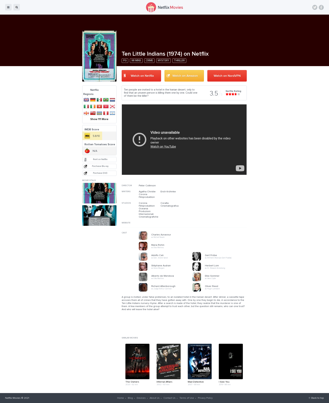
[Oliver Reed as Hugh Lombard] (220, 291)
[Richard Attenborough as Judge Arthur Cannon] (166, 291)
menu (8, 7)
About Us (155, 398)
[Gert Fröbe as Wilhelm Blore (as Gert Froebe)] (220, 260)
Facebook (321, 7)
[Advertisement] (221, 206)
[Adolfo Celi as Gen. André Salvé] (166, 260)
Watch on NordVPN (227, 75)
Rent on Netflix (100, 159)
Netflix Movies (13, 398)
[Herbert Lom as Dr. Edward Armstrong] (220, 270)
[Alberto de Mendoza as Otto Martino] (166, 281)
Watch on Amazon (185, 75)
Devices (141, 398)
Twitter (314, 7)
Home (120, 398)
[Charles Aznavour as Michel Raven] (166, 239)
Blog (130, 398)
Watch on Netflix (142, 75)
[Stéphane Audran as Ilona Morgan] (166, 270)
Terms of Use (186, 398)
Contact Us (169, 398)
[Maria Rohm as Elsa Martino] (166, 250)
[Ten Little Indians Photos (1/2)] (99, 193)
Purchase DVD (100, 173)
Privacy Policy (205, 398)
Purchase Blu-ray (100, 166)
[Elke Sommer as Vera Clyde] (220, 281)
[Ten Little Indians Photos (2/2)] (99, 215)
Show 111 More (99, 119)
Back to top (317, 398)
